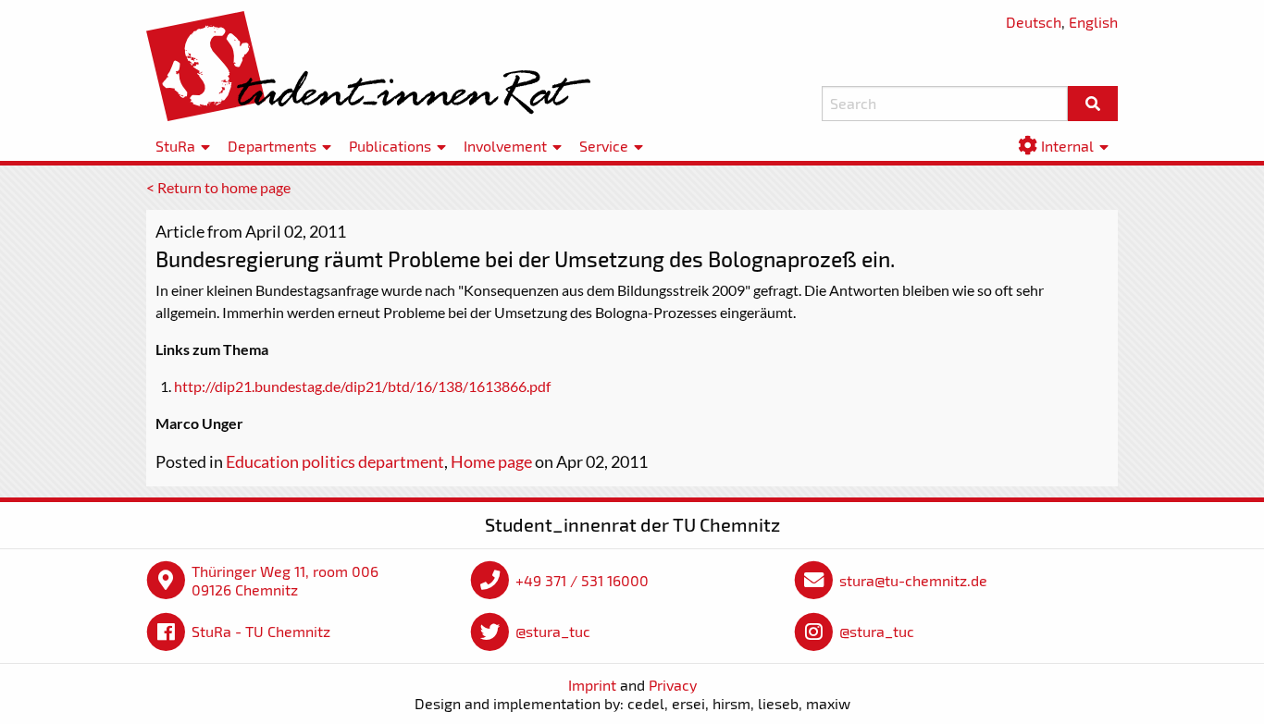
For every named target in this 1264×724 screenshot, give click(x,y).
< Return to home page (218, 187)
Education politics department (335, 461)
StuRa (175, 145)
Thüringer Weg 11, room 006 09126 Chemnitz (285, 580)
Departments (272, 145)
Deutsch (1033, 22)
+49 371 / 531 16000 (582, 580)
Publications (390, 145)
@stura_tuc (552, 631)
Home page (491, 461)
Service (603, 145)
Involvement (505, 145)
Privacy (673, 684)
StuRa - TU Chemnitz (261, 631)
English (1093, 22)
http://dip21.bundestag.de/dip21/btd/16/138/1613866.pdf (362, 386)
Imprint (592, 684)
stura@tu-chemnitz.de (913, 580)
